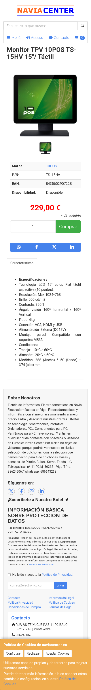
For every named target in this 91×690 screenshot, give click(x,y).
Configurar (13, 653)
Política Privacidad (20, 602)
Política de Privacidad (41, 564)
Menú (16, 38)
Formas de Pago (60, 607)
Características (22, 263)
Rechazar (33, 653)
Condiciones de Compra (24, 607)
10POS (51, 166)
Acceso (36, 38)
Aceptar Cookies (57, 653)
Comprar (68, 226)
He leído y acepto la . (42, 575)
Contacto (61, 38)
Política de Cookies (62, 602)
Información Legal (61, 598)
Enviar (61, 585)
